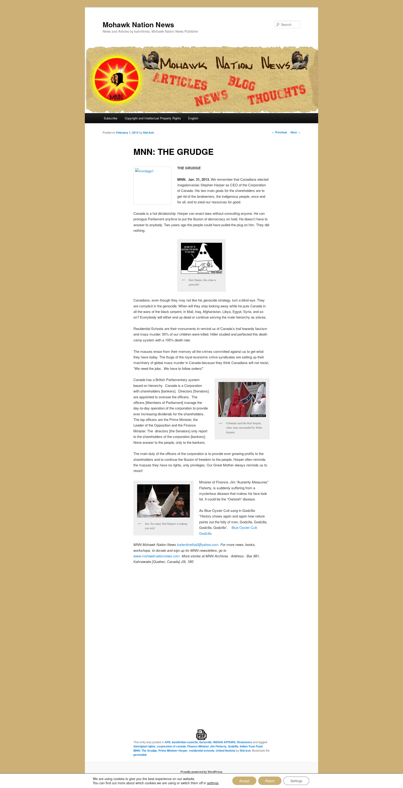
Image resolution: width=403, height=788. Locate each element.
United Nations (225, 750)
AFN (167, 742)
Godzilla (233, 746)
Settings (296, 780)
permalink (140, 755)
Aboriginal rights (144, 746)
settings (213, 783)
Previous (279, 132)
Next (295, 132)
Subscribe (110, 118)
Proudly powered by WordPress (201, 772)
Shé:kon (148, 132)
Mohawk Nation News (138, 24)
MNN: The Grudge (145, 750)
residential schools (201, 750)
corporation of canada (171, 746)
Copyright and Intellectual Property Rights (153, 118)
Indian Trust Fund (251, 746)
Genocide (205, 742)
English (193, 118)
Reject (269, 780)
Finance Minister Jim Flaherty (206, 746)
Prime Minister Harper (173, 750)
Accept (244, 780)
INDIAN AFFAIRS (224, 742)
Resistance (244, 742)
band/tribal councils (185, 742)
